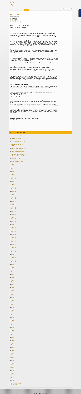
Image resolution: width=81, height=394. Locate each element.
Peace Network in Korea (30, 12)
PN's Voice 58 (13, 323)
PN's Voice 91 (13, 370)
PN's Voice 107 (13, 188)
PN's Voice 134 (13, 231)
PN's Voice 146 (13, 248)
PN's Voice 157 (13, 258)
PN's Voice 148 (13, 251)
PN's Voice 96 (13, 377)
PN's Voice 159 (13, 261)
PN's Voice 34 (13, 288)
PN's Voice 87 (13, 364)
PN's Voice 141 (13, 241)
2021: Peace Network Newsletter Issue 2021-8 (18, 155)
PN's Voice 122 (13, 214)
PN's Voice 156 (13, 257)
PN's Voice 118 (13, 207)
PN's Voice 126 (13, 218)
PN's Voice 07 (13, 171)
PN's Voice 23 (13, 273)
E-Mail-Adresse (16, 16)
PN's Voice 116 (13, 204)
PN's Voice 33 (13, 287)
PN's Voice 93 (13, 373)
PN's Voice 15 (13, 254)
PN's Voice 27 (13, 278)
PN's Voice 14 (13, 238)
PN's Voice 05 (13, 168)
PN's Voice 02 (13, 164)
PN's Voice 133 (13, 230)
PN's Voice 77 (13, 350)
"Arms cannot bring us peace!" (16, 135)
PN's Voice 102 (13, 181)
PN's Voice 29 (13, 281)
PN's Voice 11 (13, 194)
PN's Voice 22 (13, 271)
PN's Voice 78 (13, 351)
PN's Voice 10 (13, 177)
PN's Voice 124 (13, 217)
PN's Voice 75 (13, 347)
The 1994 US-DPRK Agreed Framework (17, 384)
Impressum (41, 390)
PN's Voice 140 (13, 240)
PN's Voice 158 (13, 260)
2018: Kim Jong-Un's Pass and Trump (17, 144)
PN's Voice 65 (13, 333)
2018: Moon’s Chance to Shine (16, 145)
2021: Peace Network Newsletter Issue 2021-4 (18, 151)
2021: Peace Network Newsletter (16, 147)
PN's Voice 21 (13, 270)
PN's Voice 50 (13, 313)
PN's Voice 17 (13, 264)
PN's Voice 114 (13, 201)
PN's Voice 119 (13, 208)
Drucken (11, 16)
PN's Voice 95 (13, 376)
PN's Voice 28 (13, 280)
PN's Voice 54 (13, 317)
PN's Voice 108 (13, 191)
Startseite (11, 12)
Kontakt (44, 390)
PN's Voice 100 (13, 178)
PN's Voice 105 (13, 185)
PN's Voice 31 (13, 284)
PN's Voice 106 (13, 187)
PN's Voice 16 (13, 263)
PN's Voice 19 (13, 267)
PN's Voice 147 (13, 250)
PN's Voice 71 (13, 341)
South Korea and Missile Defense (16, 383)
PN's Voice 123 (13, 215)
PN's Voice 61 (13, 327)
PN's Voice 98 (13, 380)
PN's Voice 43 (13, 301)
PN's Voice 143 (13, 244)
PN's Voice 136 (13, 234)
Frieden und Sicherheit (21, 12)
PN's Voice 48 (13, 310)
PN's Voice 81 (13, 356)
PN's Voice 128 (13, 221)
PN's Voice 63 (13, 330)
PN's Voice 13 (13, 224)
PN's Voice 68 (13, 337)
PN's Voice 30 (13, 283)
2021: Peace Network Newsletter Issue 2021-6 (18, 154)
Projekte (15, 12)
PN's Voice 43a (13, 303)
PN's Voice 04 (13, 167)
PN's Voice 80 (13, 354)
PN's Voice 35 (13, 290)
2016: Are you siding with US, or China (17, 138)
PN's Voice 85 (13, 361)
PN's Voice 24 (13, 274)
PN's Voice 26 (13, 277)
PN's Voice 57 (13, 321)
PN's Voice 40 (13, 297)
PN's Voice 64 (13, 331)
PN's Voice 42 (13, 300)
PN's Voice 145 (13, 247)
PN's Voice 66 (13, 334)
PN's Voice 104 (13, 184)
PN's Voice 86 (13, 363)
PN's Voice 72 (13, 343)
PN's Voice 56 (13, 320)
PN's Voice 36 (13, 291)
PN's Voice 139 (13, 237)
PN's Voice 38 (13, 294)
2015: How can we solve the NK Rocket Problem (18, 137)
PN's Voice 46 (13, 307)
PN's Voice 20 (13, 268)
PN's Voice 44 (13, 304)
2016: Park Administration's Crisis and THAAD (18, 141)
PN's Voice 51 (13, 314)
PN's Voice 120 (13, 211)
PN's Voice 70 (13, 340)
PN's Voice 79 (13, 353)
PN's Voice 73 (13, 344)
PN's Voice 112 (13, 198)
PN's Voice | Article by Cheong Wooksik (17, 161)
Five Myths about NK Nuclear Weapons (17, 157)
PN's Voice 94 (13, 374)
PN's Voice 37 (13, 293)
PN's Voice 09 (13, 174)
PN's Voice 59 (13, 324)
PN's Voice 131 (13, 227)
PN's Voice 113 (13, 200)
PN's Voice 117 (13, 205)
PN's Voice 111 (13, 197)
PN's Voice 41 (13, 298)
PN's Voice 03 (13, 165)
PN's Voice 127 (13, 220)
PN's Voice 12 (13, 210)
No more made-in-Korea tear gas (16, 158)
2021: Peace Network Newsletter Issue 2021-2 (18, 148)
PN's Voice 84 (13, 360)
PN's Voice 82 (13, 357)
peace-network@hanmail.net (15, 20)
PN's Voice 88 (13, 366)
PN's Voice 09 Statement (15, 175)
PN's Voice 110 (13, 195)
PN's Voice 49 (13, 311)
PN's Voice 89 (13, 367)
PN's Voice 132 (13, 228)
